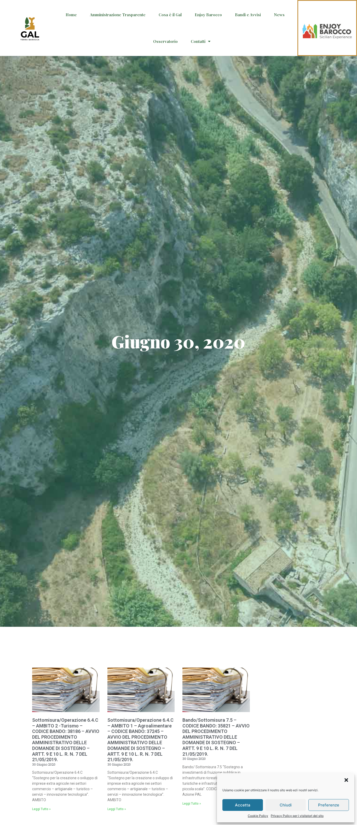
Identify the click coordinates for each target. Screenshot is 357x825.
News (279, 14)
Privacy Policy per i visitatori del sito (297, 816)
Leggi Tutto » (41, 809)
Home (71, 14)
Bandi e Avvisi (248, 14)
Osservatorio (165, 41)
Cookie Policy (258, 816)
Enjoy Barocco (208, 14)
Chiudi (286, 805)
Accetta (242, 805)
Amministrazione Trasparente (118, 14)
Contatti (198, 41)
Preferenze (328, 805)
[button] (346, 780)
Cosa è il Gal (170, 14)
